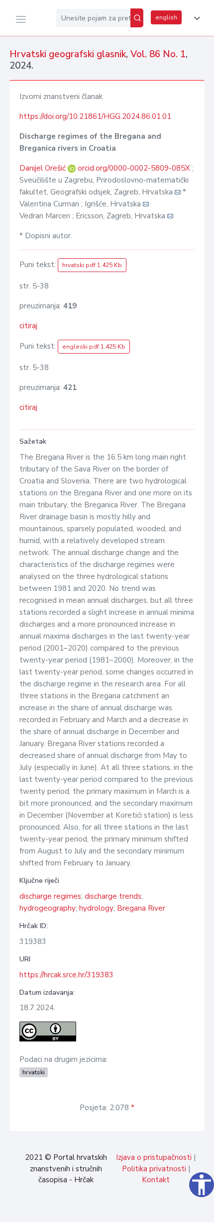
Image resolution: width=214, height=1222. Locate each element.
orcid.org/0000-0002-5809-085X (134, 168)
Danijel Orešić (43, 168)
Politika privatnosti (154, 1169)
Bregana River (141, 908)
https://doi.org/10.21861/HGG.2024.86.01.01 (95, 116)
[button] (195, 18)
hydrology (96, 908)
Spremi (139, 1209)
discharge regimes (50, 896)
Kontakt (156, 1180)
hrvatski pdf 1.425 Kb (92, 265)
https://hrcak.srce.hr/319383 (66, 975)
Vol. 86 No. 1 (158, 54)
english (166, 17)
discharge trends (113, 896)
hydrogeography (47, 908)
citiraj (28, 326)
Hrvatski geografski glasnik (67, 54)
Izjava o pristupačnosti (154, 1157)
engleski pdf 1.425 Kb (93, 347)
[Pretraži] (136, 17)
